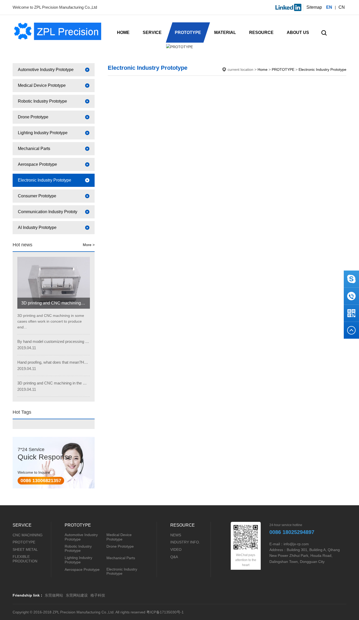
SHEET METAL (25, 549)
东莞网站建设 (77, 595)
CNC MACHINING (28, 535)
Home (263, 69)
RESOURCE (182, 525)
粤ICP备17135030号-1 (165, 612)
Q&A (174, 557)
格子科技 (97, 595)
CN (342, 7)
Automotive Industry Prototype (81, 537)
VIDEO (176, 549)
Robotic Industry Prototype (78, 548)
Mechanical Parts (120, 558)
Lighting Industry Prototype (78, 560)
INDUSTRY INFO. (185, 542)
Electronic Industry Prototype (322, 69)
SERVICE (22, 525)
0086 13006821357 (40, 480)
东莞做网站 (54, 595)
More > (89, 245)
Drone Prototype (120, 546)
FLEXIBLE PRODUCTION (25, 558)
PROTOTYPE (283, 69)
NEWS (175, 535)
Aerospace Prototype (82, 569)
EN (329, 7)
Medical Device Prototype (119, 537)
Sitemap (314, 7)
